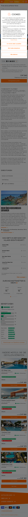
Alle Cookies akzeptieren (14, 48)
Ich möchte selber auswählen (14, 43)
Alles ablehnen (14, 54)
